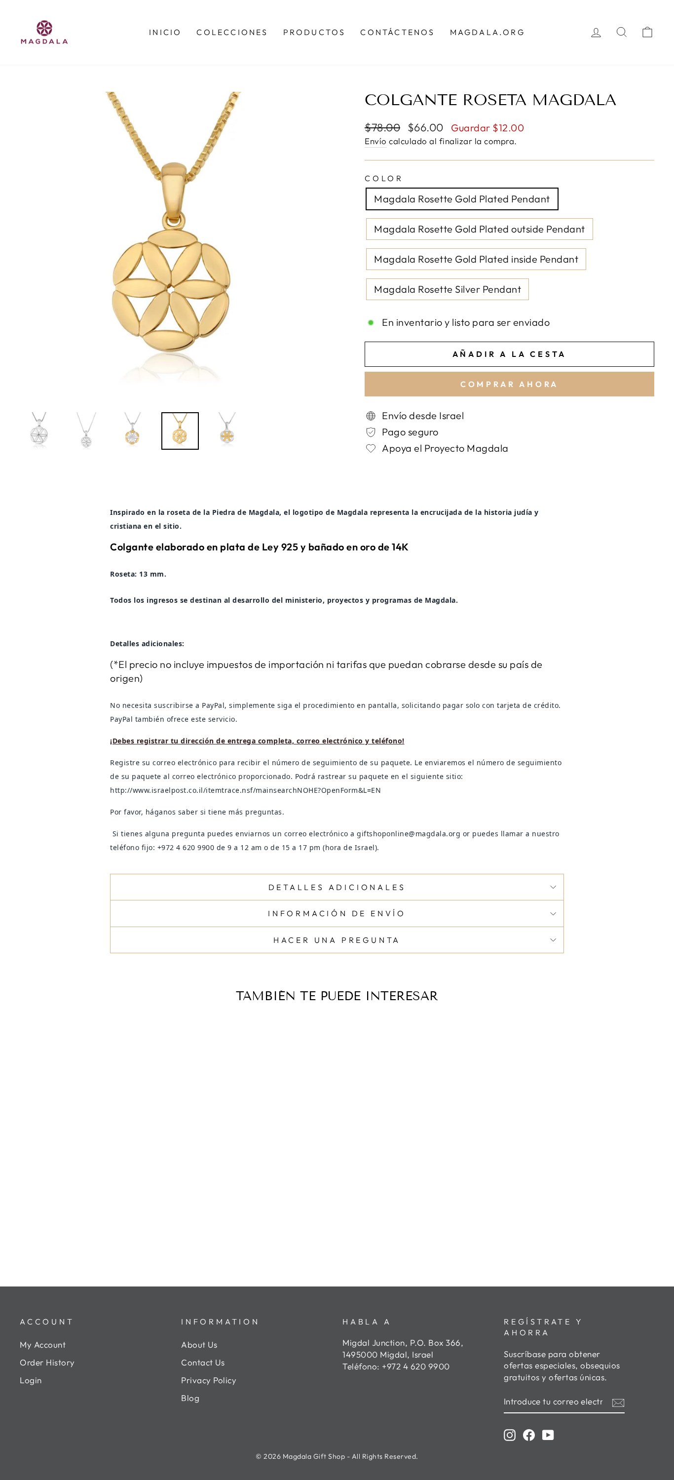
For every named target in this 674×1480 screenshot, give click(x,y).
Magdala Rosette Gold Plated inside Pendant (476, 259)
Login (31, 1380)
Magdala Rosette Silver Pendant (447, 289)
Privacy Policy (208, 1380)
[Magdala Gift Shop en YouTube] (548, 1434)
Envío (376, 141)
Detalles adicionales (337, 887)
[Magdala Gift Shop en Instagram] (510, 1434)
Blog (190, 1398)
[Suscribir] (618, 1402)
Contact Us (203, 1362)
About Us (199, 1344)
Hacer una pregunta (337, 940)
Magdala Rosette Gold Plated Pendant (462, 199)
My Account (43, 1344)
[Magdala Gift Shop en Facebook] (529, 1434)
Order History (47, 1362)
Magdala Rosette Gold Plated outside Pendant (479, 229)
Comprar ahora (509, 384)
